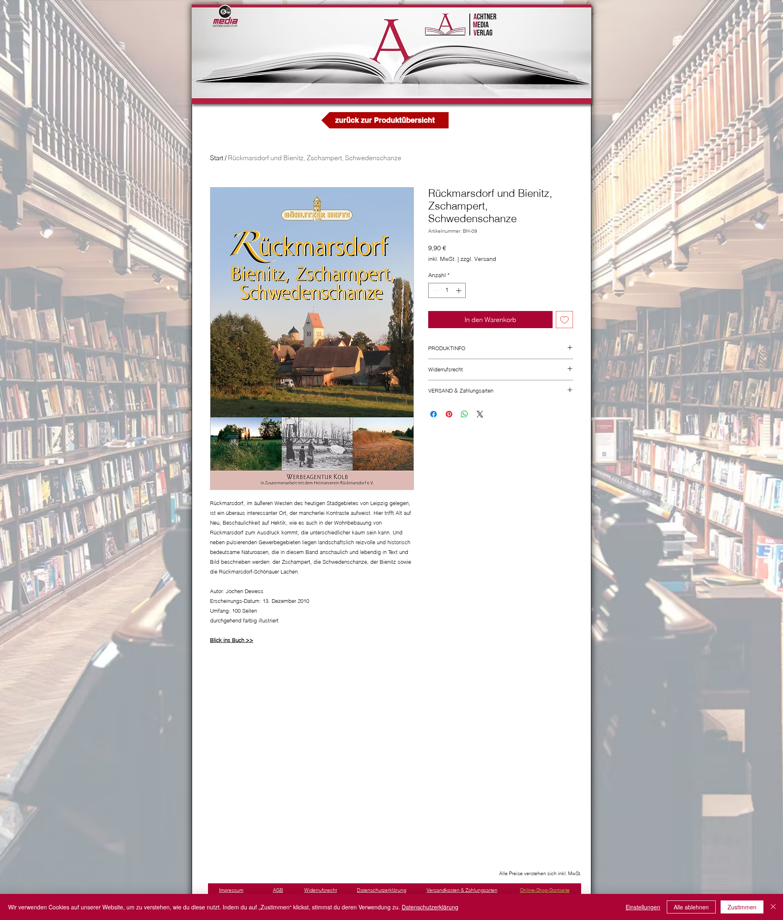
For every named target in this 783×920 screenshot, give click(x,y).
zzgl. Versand (478, 259)
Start (216, 158)
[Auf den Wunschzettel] (564, 319)
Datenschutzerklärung (430, 907)
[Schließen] (773, 906)
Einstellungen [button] (643, 907)
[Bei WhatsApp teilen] (464, 414)
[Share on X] (480, 414)
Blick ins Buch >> (231, 640)
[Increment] (459, 290)
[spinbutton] (447, 290)
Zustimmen (742, 907)
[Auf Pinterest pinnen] (449, 414)
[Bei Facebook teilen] (433, 414)
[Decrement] (434, 290)
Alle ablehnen (691, 907)
